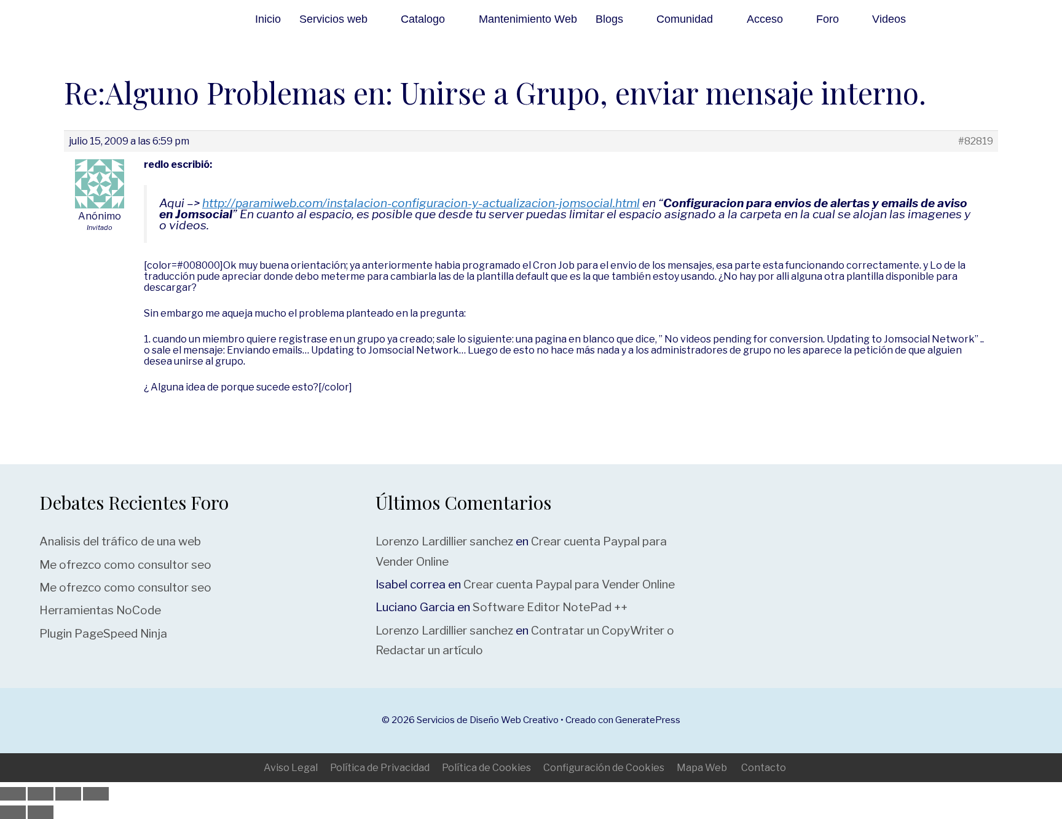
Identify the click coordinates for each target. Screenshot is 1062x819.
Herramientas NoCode (100, 610)
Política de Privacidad (380, 768)
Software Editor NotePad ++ (550, 607)
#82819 (975, 141)
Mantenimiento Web (528, 19)
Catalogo (423, 19)
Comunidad (684, 19)
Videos (889, 19)
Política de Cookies (486, 768)
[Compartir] (68, 794)
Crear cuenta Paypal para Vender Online (569, 584)
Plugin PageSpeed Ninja (103, 634)
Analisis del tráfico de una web (120, 541)
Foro (827, 19)
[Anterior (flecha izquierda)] (13, 812)
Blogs (609, 19)
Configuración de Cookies (603, 768)
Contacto (763, 768)
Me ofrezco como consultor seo (125, 565)
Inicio (268, 19)
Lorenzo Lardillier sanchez (444, 541)
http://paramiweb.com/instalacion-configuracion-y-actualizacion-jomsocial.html (421, 203)
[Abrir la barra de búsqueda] (1006, 19)
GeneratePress (647, 720)
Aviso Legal (291, 768)
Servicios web (333, 19)
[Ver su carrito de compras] (976, 19)
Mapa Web (702, 768)
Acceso (765, 19)
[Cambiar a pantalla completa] (40, 794)
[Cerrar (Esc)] (96, 794)
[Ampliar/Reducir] (13, 794)
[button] (946, 19)
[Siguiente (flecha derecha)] (40, 812)
